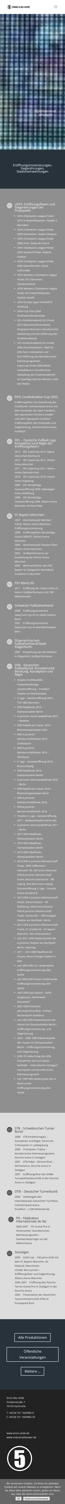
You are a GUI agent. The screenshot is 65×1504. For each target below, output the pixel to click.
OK (18, 1498)
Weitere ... (32, 1371)
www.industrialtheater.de (21, 1437)
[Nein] (60, 1491)
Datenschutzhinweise (36, 1498)
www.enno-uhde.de (18, 1433)
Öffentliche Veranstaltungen (32, 1354)
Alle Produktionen (32, 1337)
